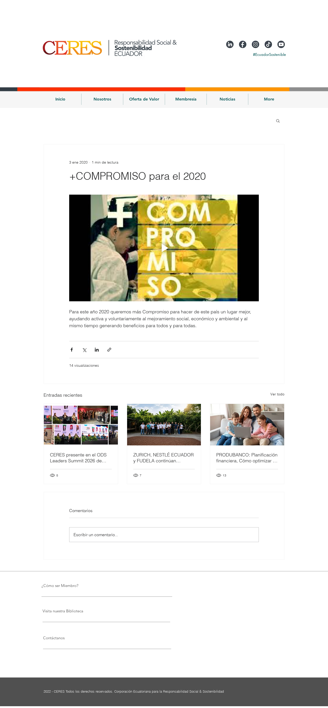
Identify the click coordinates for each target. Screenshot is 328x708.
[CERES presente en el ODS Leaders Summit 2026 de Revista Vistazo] (81, 424)
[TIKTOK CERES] (268, 44)
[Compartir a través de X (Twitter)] (84, 349)
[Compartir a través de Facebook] (71, 349)
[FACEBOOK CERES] (243, 44)
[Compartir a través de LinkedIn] (96, 349)
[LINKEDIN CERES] (230, 44)
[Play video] (164, 248)
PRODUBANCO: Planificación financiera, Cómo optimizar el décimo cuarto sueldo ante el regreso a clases (247, 458)
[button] (102, 99)
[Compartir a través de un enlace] (109, 349)
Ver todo (277, 394)
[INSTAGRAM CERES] (255, 44)
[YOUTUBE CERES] (281, 44)
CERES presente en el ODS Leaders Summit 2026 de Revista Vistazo (78, 458)
